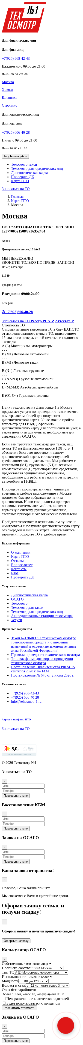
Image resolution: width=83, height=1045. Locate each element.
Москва (8, 82)
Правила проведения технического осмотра (45, 655)
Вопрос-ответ (22, 565)
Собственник (12, 964)
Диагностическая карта (29, 173)
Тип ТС (8, 972)
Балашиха (9, 97)
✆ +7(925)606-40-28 (17, 312)
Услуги (16, 620)
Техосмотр (19, 603)
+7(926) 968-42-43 (16, 58)
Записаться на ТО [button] (16, 189)
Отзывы (17, 561)
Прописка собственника (21, 968)
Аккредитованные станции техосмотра (42, 616)
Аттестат (64, 321)
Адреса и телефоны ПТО (16, 719)
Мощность (10, 981)
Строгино (9, 105)
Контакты (19, 569)
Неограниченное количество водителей (37, 999)
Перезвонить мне (16, 795)
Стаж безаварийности (19, 990)
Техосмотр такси (24, 164)
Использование (14, 977)
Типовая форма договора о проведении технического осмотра (42, 661)
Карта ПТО (20, 181)
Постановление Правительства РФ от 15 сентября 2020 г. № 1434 (43, 669)
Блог (14, 573)
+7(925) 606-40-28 (16, 132)
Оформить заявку (16, 941)
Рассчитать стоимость (19, 1008)
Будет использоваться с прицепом (33, 1003)
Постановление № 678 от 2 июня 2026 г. (42, 675)
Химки (7, 90)
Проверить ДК (22, 177)
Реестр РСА (42, 321)
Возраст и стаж (14, 985)
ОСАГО (17, 599)
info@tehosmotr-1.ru (26, 701)
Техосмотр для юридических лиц (37, 168)
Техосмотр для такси (27, 607)
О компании (20, 552)
